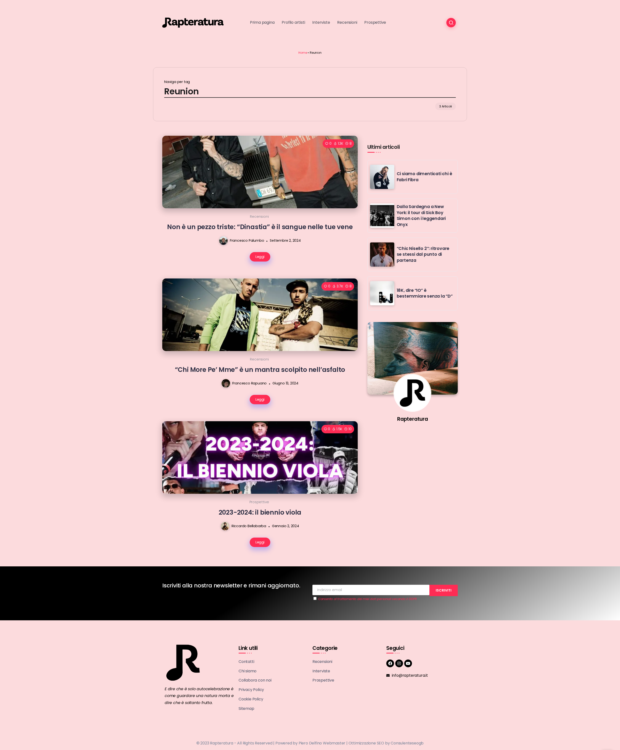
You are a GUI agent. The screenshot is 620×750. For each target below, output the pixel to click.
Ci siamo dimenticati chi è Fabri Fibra (424, 177)
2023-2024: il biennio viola (260, 512)
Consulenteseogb (407, 743)
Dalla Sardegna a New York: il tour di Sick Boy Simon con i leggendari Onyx (421, 215)
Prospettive (259, 502)
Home (302, 53)
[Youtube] (408, 663)
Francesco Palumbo (247, 240)
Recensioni (259, 216)
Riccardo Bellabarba (249, 526)
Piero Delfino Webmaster (322, 743)
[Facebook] (390, 663)
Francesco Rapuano (249, 383)
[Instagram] (399, 663)
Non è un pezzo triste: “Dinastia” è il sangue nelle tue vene (260, 226)
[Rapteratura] (193, 22)
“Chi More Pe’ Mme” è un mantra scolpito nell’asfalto (260, 369)
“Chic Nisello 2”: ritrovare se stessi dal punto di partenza (423, 254)
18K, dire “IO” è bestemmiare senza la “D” (425, 293)
